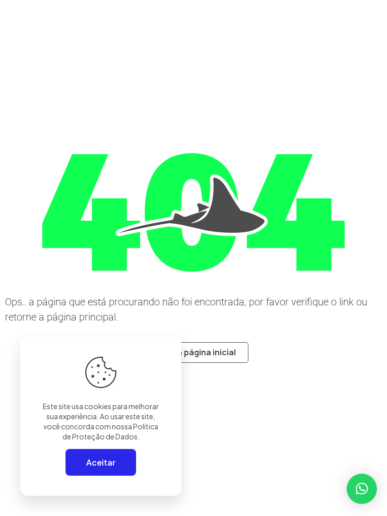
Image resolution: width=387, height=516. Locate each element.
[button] (362, 489)
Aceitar (100, 462)
